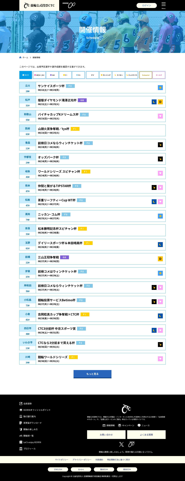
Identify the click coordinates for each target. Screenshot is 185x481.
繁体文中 (104, 469)
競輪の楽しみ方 (30, 429)
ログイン (146, 5)
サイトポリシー (61, 459)
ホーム (25, 57)
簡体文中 (127, 469)
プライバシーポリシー (81, 459)
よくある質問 (146, 434)
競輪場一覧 (28, 435)
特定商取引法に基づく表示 (118, 459)
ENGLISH (58, 469)
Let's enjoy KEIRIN (32, 442)
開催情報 (111, 425)
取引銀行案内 (29, 416)
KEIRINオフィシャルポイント (37, 409)
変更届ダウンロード (32, 422)
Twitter (121, 444)
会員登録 (27, 403)
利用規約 (99, 459)
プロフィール (29, 448)
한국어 (81, 469)
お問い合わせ (106, 434)
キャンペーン (128, 425)
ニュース (146, 425)
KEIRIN (131, 444)
